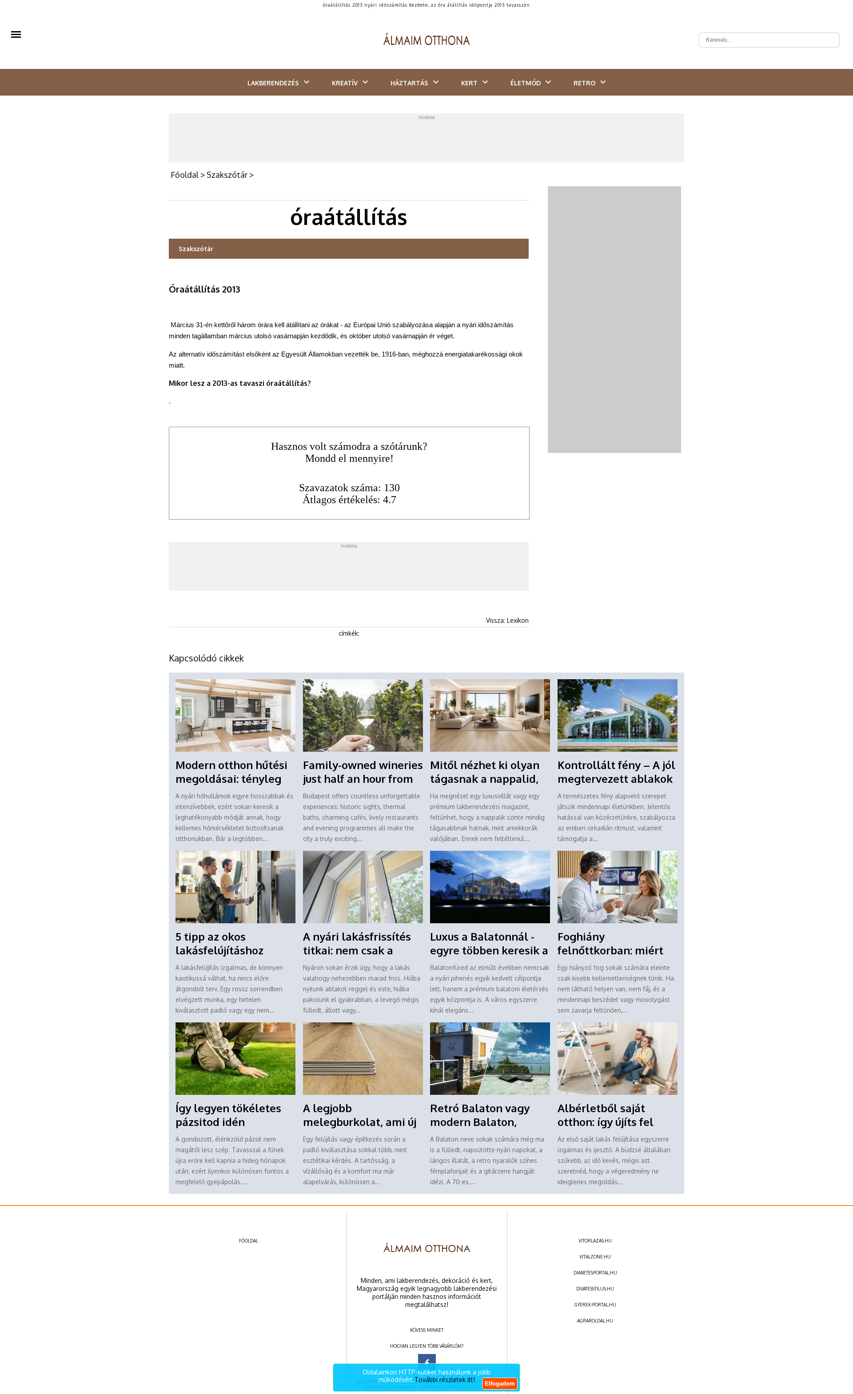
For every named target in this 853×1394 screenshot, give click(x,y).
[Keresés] (828, 32)
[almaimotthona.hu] (426, 40)
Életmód (525, 83)
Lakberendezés (273, 83)
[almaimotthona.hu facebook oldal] (427, 1363)
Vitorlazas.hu (595, 1240)
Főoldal (185, 175)
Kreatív (345, 83)
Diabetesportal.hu (595, 1272)
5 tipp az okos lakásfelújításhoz (219, 943)
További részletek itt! (445, 1379)
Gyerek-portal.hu (595, 1304)
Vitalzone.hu (595, 1256)
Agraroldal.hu (595, 1320)
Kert (469, 83)
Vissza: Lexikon (507, 620)
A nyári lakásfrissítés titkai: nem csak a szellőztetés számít (357, 950)
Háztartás (409, 83)
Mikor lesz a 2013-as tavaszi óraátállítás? (240, 383)
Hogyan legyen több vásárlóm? (426, 1346)
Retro (584, 83)
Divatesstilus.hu (595, 1288)
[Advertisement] (426, 140)
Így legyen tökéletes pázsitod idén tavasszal (228, 1121)
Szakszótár (227, 175)
